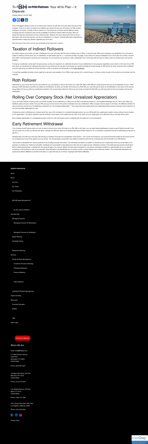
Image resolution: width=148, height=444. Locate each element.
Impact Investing (16, 296)
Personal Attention (19, 272)
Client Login (14, 322)
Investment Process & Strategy (23, 264)
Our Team (15, 186)
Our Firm (15, 182)
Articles (14, 309)
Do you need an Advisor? (22, 210)
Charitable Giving (17, 241)
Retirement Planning (18, 250)
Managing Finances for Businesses (25, 223)
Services (13, 255)
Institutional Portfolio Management (23, 291)
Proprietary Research (20, 268)
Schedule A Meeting (22, 338)
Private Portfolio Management (21, 259)
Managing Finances (18, 218)
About (12, 178)
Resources (14, 300)
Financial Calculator (18, 304)
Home (12, 173)
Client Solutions (19, 282)
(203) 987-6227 (21, 366)
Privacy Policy (15, 420)
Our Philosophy (17, 191)
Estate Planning (17, 237)
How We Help (15, 214)
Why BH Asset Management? (21, 200)
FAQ (13, 318)
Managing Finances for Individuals (25, 232)
